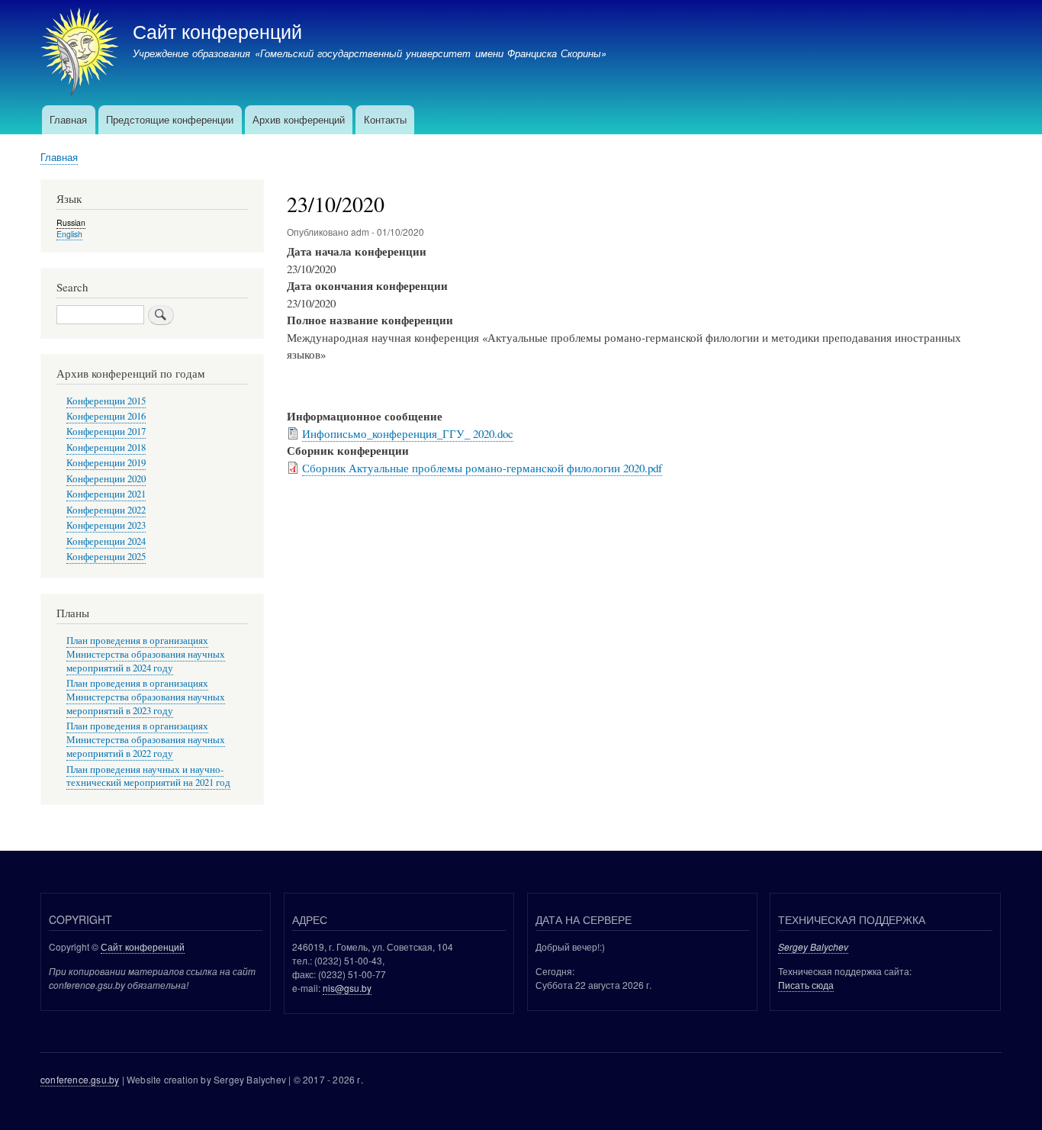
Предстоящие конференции (169, 119)
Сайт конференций (217, 30)
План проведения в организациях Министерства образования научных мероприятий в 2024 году (145, 654)
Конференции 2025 (106, 556)
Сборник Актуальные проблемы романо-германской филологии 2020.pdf (482, 467)
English (69, 234)
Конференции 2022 (106, 510)
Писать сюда (806, 984)
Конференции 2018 (106, 447)
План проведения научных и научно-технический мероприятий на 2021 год (148, 776)
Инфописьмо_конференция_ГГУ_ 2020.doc (407, 433)
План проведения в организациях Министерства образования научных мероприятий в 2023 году (145, 697)
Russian (70, 222)
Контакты (385, 119)
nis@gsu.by (347, 987)
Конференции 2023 (106, 525)
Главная (68, 119)
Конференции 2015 (106, 400)
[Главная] (79, 53)
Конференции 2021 (106, 494)
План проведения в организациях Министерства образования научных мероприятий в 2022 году (145, 740)
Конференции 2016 (106, 416)
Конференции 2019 (106, 462)
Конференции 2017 (106, 431)
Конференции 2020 (106, 478)
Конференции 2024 (106, 541)
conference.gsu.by (79, 1079)
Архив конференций (298, 119)
